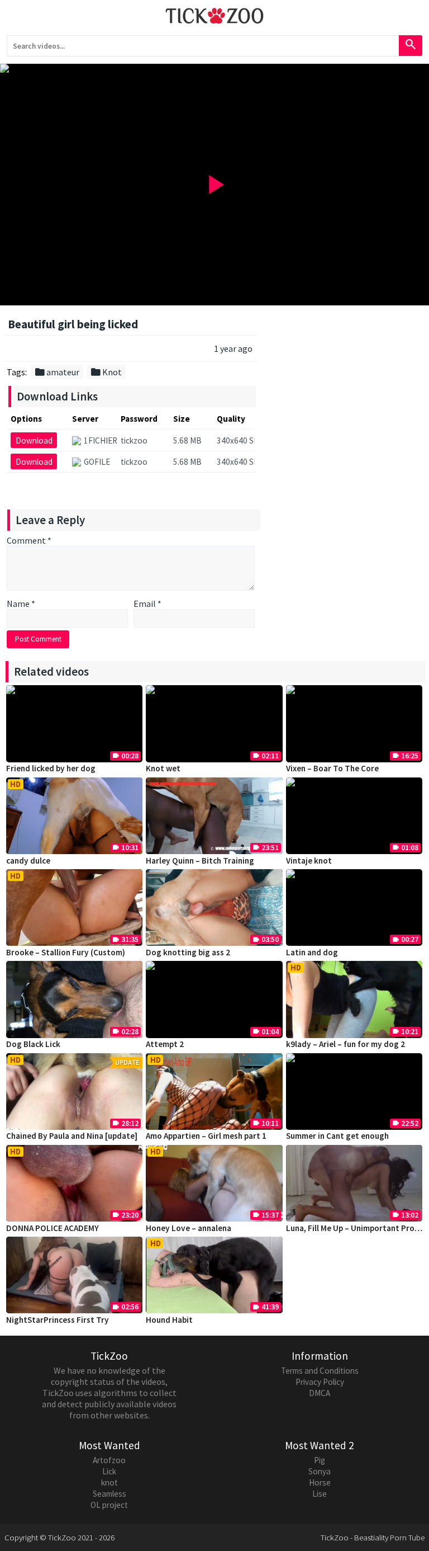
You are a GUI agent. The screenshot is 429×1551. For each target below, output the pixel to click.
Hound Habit (169, 1319)
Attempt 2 (165, 1044)
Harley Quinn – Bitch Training (200, 860)
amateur (56, 372)
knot (109, 1482)
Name (21, 603)
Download (34, 440)
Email (147, 603)
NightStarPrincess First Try (57, 1319)
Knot (106, 372)
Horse (320, 1482)
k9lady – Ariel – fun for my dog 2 (345, 1044)
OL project (109, 1505)
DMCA (319, 1393)
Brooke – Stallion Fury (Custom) (65, 952)
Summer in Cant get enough (337, 1135)
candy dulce (28, 860)
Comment (29, 540)
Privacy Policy (319, 1381)
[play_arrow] (214, 68)
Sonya (319, 1471)
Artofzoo (109, 1460)
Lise (319, 1493)
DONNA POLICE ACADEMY (52, 1228)
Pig (319, 1460)
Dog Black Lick (33, 1044)
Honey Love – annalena (188, 1228)
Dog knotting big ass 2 (188, 952)
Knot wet (163, 768)
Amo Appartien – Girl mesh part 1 (206, 1135)
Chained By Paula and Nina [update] (71, 1135)
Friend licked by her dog (51, 768)
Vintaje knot (309, 860)
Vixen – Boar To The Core (332, 768)
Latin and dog (312, 952)
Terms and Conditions (320, 1370)
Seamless (109, 1493)
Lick (109, 1471)
